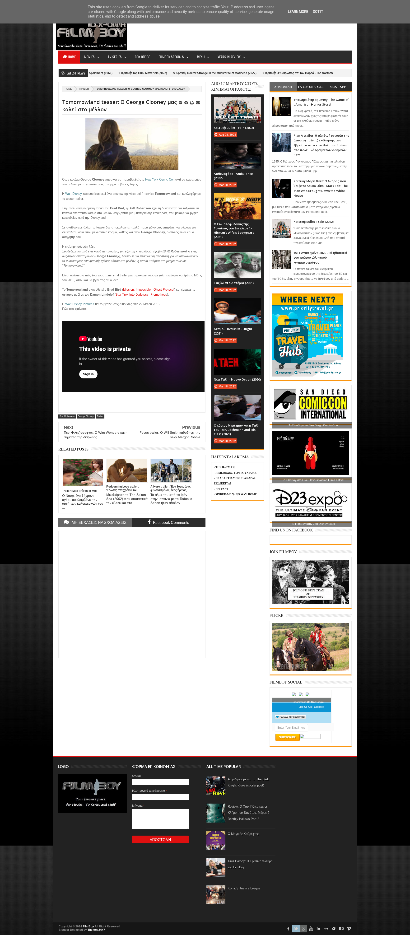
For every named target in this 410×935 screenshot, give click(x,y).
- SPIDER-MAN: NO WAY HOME (235, 494)
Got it (318, 12)
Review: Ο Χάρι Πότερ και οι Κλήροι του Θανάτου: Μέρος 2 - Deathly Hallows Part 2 (249, 813)
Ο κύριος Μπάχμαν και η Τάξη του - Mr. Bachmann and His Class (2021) (237, 429)
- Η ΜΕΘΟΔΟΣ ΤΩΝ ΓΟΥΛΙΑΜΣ (235, 473)
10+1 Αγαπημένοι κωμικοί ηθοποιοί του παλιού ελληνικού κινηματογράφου (320, 258)
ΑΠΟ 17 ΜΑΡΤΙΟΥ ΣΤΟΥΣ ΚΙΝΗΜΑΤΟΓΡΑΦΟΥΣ (234, 86)
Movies (89, 56)
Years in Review (229, 56)
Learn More (298, 12)
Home (72, 56)
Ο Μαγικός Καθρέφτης (243, 834)
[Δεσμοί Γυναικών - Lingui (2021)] (237, 303)
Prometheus (158, 294)
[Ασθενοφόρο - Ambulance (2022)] (237, 148)
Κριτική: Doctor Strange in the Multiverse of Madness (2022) (168, 73)
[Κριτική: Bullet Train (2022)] (237, 102)
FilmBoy (88, 926)
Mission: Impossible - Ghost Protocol (148, 289)
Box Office (142, 56)
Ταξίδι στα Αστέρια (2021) (234, 283)
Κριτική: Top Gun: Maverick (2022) (96, 73)
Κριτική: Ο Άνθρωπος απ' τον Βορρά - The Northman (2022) (257, 73)
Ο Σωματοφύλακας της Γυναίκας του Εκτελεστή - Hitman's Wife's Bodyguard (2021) (234, 230)
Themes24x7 (96, 929)
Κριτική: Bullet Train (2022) (314, 221)
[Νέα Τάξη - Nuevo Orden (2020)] (237, 353)
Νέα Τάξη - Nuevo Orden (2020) (237, 379)
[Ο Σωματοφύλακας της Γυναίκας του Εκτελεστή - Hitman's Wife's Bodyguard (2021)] (237, 198)
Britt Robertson (67, 416)
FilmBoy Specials (171, 56)
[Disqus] (132, 594)
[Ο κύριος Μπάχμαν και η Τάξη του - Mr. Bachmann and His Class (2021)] (237, 399)
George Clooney (86, 416)
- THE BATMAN (224, 467)
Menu (201, 56)
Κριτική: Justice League (244, 888)
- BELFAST (221, 489)
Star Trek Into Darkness (132, 294)
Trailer (84, 89)
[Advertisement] (265, 32)
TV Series (115, 56)
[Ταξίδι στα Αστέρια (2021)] (237, 257)
